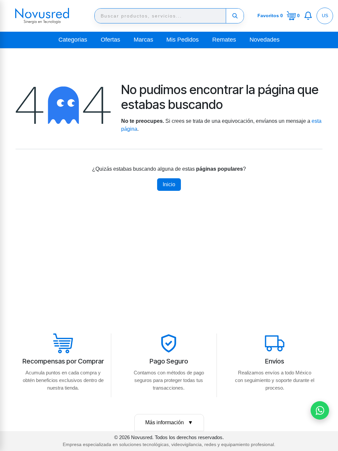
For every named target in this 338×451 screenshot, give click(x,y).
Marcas (143, 39)
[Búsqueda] (235, 16)
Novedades (265, 39)
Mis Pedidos (182, 39)
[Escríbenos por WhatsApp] (320, 410)
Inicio (169, 184)
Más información (169, 422)
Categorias (72, 39)
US (325, 15)
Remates (224, 39)
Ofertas (110, 39)
